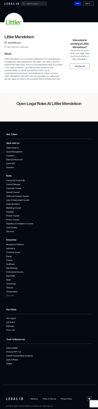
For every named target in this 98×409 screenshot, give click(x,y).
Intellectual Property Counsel (17, 196)
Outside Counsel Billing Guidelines (19, 356)
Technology (11, 284)
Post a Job (10, 330)
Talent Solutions (12, 148)
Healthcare (10, 264)
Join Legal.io (11, 318)
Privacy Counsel (12, 220)
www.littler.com (14, 43)
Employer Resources (14, 160)
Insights (9, 364)
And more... (10, 231)
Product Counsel (12, 216)
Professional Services (14, 272)
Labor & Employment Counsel (17, 200)
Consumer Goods (13, 252)
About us (34, 399)
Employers (10, 326)
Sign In (87, 3)
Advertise (10, 167)
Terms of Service (49, 399)
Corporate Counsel (13, 188)
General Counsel (12, 192)
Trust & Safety (11, 228)
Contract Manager (13, 184)
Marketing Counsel (13, 208)
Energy (9, 256)
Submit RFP (10, 163)
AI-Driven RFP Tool (13, 352)
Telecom (9, 288)
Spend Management (14, 152)
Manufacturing (11, 268)
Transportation (12, 292)
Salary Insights (11, 348)
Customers (10, 156)
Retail (8, 280)
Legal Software (12, 360)
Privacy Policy (66, 399)
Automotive (10, 248)
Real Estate (10, 276)
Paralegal (10, 212)
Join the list (80, 66)
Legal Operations (13, 204)
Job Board (10, 322)
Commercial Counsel (14, 180)
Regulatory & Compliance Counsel (19, 224)
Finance (9, 260)
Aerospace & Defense (15, 244)
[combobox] (34, 3)
